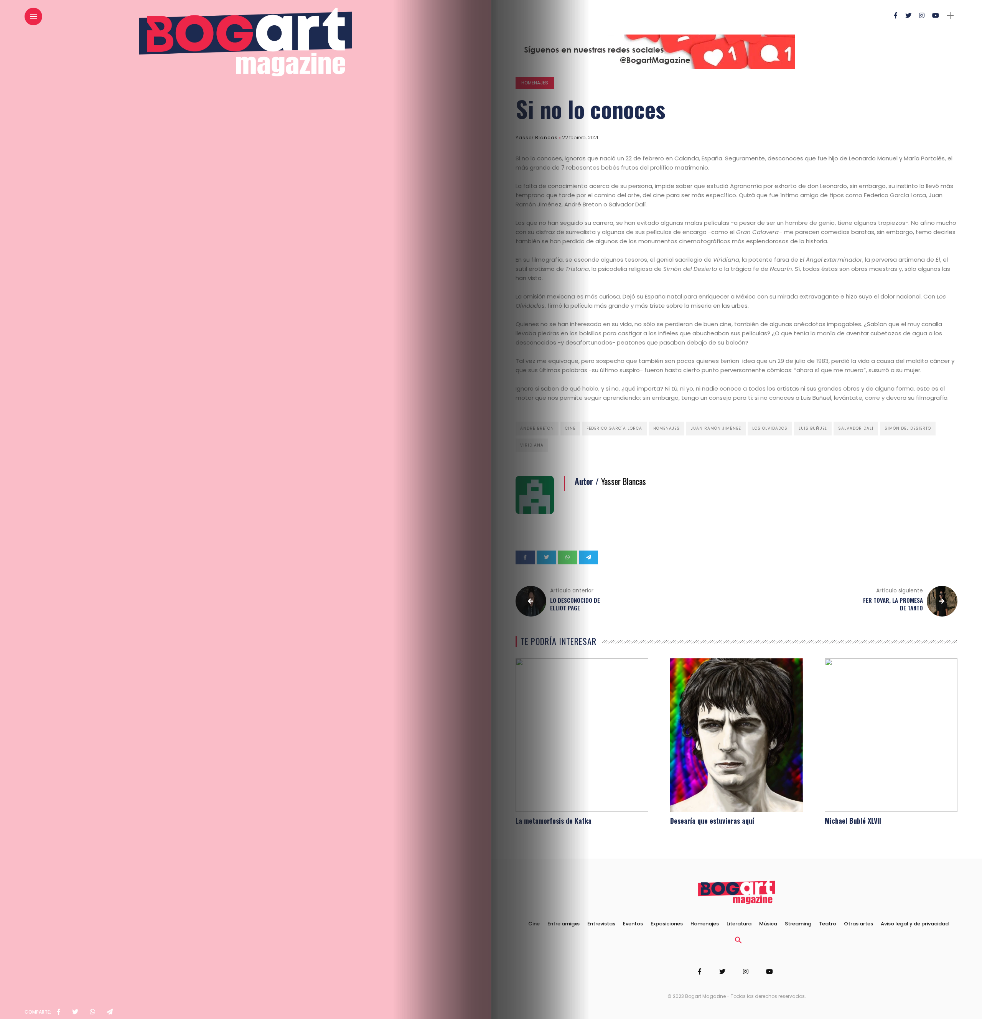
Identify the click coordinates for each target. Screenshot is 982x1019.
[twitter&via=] (75, 1012)
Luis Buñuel (813, 428)
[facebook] (59, 1012)
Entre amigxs (563, 923)
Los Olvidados (770, 428)
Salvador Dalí (855, 428)
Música (768, 923)
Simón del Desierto (908, 428)
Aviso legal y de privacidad (915, 923)
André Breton (537, 428)
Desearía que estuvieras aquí (712, 821)
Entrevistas (601, 923)
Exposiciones (667, 923)
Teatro (827, 923)
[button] (738, 942)
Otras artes (858, 923)
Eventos (633, 923)
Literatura (739, 923)
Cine (570, 428)
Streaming (798, 923)
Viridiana (532, 445)
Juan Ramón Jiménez (716, 428)
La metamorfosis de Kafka (554, 821)
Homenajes (534, 82)
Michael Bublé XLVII (853, 821)
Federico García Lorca (614, 428)
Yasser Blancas (537, 137)
